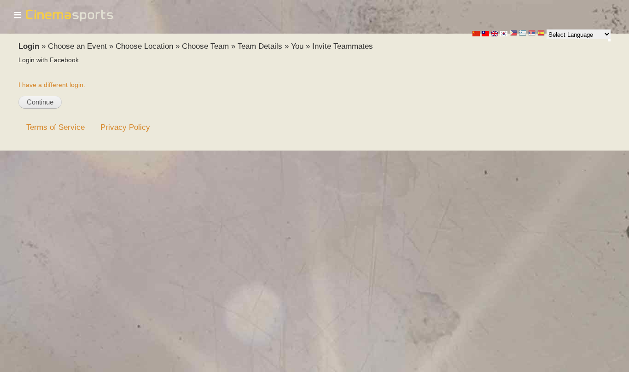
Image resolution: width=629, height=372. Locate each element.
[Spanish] (541, 33)
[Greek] (522, 33)
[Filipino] (513, 33)
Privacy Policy (125, 127)
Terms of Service (55, 127)
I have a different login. (51, 84)
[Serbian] (532, 33)
